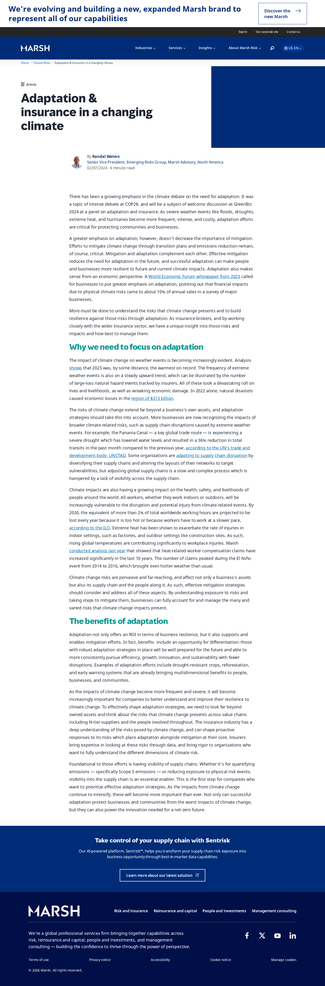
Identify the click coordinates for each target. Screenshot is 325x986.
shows (75, 368)
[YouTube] (277, 935)
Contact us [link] (293, 32)
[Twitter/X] (262, 935)
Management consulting (274, 910)
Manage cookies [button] (283, 959)
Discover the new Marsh (277, 13)
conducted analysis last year (97, 550)
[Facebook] (247, 935)
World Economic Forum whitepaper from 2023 (194, 276)
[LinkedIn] (292, 935)
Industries (143, 47)
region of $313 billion (152, 398)
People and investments (224, 910)
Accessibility (160, 959)
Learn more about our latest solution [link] (159, 875)
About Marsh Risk (243, 47)
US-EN (294, 48)
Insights (205, 47)
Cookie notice (220, 959)
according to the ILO (89, 528)
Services (175, 47)
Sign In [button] (242, 32)
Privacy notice (100, 959)
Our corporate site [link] (267, 32)
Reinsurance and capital (175, 910)
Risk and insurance (131, 910)
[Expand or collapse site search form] (272, 48)
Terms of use (39, 959)
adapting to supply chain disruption (211, 455)
